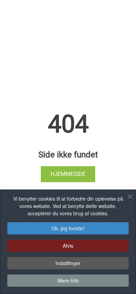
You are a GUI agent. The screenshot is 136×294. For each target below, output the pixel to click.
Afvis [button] (68, 245)
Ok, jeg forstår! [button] (68, 228)
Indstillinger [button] (68, 263)
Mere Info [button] (68, 280)
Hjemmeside (68, 174)
